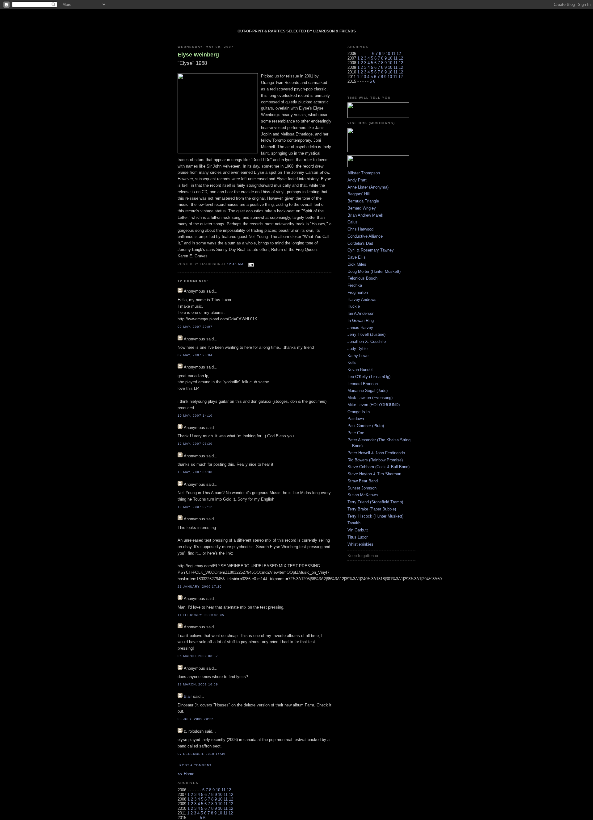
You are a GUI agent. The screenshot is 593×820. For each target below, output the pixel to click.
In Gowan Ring (360, 320)
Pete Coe (355, 433)
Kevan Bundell (360, 369)
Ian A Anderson (360, 313)
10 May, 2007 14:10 (195, 415)
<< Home (186, 774)
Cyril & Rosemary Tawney (370, 250)
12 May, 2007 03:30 (195, 443)
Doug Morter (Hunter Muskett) (374, 271)
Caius (352, 222)
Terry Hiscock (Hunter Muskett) (375, 516)
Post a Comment (195, 765)
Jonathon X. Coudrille (366, 341)
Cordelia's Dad (360, 243)
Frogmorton (357, 292)
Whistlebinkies (360, 544)
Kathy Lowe (357, 355)
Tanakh (353, 523)
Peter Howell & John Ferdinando (376, 453)
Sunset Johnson (361, 488)
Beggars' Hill (358, 194)
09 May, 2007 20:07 (195, 326)
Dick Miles (356, 264)
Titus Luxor (357, 537)
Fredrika (354, 285)
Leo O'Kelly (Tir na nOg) (368, 376)
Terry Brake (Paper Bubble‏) (371, 509)
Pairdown (355, 418)
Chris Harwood (360, 229)
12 (229, 790)
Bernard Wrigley (361, 208)
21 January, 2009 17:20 (200, 586)
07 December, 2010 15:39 (201, 753)
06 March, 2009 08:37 (198, 656)
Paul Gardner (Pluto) (365, 425)
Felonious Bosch (362, 278)
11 (223, 790)
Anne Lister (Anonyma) (368, 187)
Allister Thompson (363, 173)
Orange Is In (358, 412)
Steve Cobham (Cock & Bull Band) (378, 466)
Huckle (353, 306)
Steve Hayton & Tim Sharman (374, 474)
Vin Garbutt (357, 530)
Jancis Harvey (360, 327)
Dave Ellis (356, 257)
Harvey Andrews (361, 299)
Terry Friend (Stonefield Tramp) (375, 502)
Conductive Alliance (365, 236)
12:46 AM (235, 264)
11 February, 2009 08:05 (201, 615)
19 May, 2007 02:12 (195, 507)
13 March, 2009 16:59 (198, 684)
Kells (351, 362)
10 (218, 790)
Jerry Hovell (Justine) (366, 334)
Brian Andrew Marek (365, 215)
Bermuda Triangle (363, 201)
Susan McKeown (362, 495)
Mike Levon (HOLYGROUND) (373, 404)
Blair (188, 696)
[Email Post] (250, 263)
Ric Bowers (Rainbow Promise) (375, 460)
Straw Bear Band (362, 481)
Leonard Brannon (362, 383)
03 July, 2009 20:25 (196, 719)
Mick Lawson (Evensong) (370, 397)
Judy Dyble (357, 348)
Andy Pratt (357, 180)
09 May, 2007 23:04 (195, 355)
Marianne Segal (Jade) (367, 390)
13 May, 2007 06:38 (195, 472)
